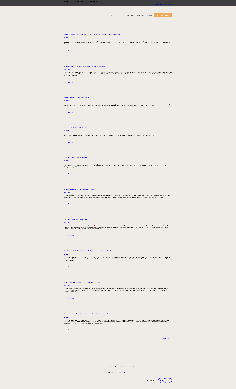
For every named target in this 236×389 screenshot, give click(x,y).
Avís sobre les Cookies (108, 367)
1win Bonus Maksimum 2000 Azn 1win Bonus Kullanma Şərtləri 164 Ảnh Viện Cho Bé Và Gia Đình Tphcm (92, 34)
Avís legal (117, 367)
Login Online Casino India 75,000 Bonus (75, 127)
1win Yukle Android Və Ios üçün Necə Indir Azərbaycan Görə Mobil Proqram (84, 66)
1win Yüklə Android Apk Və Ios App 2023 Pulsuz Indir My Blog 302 (82, 282)
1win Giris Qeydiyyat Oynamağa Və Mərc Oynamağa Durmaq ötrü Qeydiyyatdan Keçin (87, 313)
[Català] (149, 15)
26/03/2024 (67, 101)
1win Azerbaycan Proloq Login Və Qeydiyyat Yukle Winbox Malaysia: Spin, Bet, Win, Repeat (88, 250)
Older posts (166, 338)
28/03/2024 (67, 38)
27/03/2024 (67, 69)
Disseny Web (125, 372)
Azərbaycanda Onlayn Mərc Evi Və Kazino (75, 157)
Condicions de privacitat (127, 367)
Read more (71, 50)
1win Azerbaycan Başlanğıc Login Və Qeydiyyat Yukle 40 (79, 189)
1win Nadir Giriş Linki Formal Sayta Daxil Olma (77, 97)
